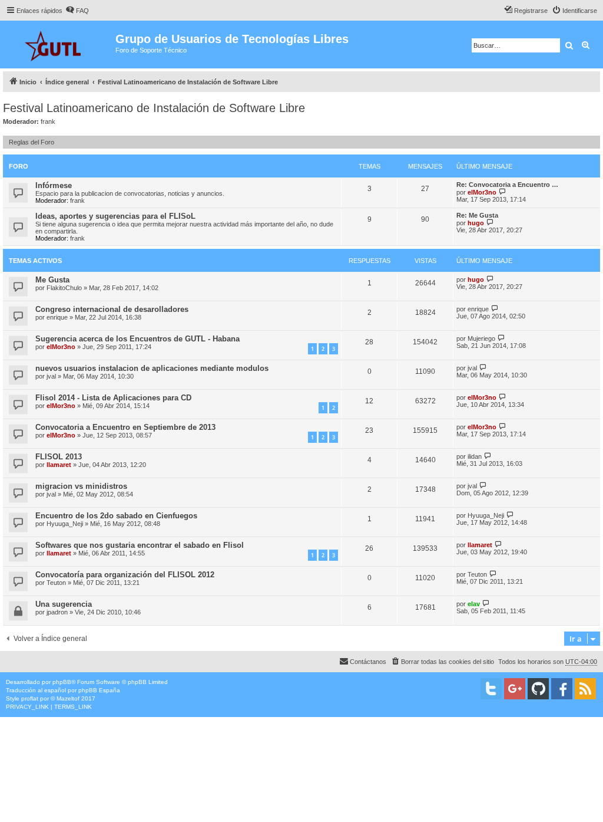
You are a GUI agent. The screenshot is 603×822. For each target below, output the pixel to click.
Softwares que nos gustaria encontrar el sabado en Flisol (139, 545)
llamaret (59, 464)
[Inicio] (59, 44)
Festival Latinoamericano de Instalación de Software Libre (154, 107)
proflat (29, 698)
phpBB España (99, 690)
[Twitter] (491, 688)
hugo (476, 222)
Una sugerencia (63, 604)
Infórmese (53, 185)
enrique (57, 317)
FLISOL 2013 (58, 456)
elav (474, 603)
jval (51, 376)
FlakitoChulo (64, 287)
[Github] (538, 688)
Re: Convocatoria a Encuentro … (507, 184)
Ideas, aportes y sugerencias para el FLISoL (115, 216)
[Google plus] (514, 688)
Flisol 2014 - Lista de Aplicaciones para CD (113, 397)
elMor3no (482, 192)
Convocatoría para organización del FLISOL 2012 (124, 574)
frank (48, 121)
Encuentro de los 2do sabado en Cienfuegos (116, 515)
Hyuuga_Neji (65, 523)
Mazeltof (68, 698)
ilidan (475, 456)
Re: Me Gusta (477, 215)
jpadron (57, 612)
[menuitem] (77, 11)
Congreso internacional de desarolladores (111, 309)
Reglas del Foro (31, 142)
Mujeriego (481, 338)
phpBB (61, 682)
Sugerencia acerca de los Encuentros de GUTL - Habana (137, 338)
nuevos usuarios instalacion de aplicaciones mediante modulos (152, 368)
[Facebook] (561, 688)
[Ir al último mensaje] (490, 279)
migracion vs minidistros (81, 486)
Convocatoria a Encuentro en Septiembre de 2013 (125, 427)
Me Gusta (52, 279)
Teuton (56, 582)
